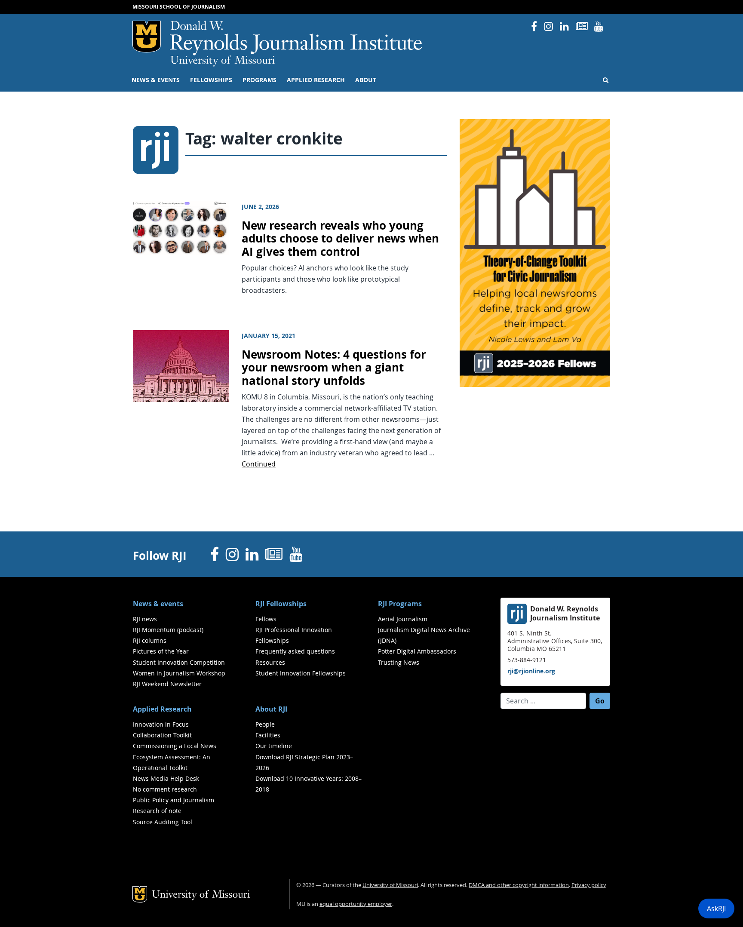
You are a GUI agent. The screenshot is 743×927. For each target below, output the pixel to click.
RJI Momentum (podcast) (168, 630)
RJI (296, 38)
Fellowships (211, 80)
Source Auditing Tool (162, 822)
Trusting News (398, 662)
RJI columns (149, 640)
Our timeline (273, 746)
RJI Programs (400, 603)
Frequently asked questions (295, 651)
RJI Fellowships (281, 603)
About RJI (271, 709)
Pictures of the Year (161, 651)
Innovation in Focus (161, 724)
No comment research (165, 789)
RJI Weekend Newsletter (167, 684)
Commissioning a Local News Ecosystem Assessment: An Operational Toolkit (174, 756)
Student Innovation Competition (179, 662)
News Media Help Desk (166, 778)
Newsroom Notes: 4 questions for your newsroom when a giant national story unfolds (334, 367)
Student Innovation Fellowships (300, 673)
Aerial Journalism (402, 619)
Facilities (267, 735)
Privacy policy (588, 885)
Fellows (265, 619)
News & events (156, 80)
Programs (259, 80)
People (265, 724)
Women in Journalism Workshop (179, 673)
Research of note (157, 811)
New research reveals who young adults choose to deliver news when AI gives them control (340, 238)
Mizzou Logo (146, 36)
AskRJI (716, 908)
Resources (270, 662)
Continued (259, 464)
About (365, 80)
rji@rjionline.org (531, 671)
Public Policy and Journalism (173, 800)
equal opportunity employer (355, 904)
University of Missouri (222, 61)
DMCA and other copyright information (519, 885)
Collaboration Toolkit (162, 735)
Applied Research (316, 80)
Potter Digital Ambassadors (417, 651)
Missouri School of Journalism (178, 6)
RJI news (145, 619)
